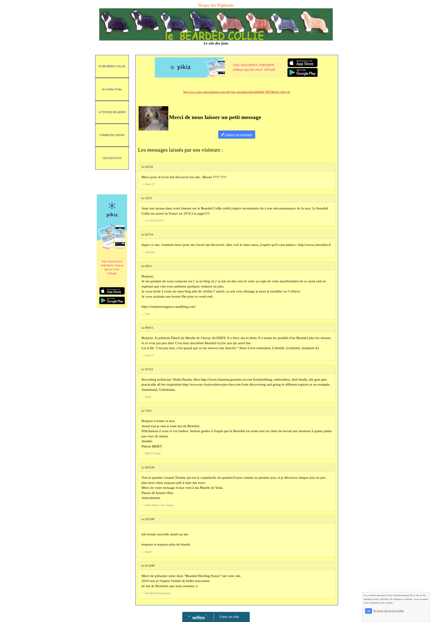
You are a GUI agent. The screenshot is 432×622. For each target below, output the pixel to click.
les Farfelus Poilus (112, 89)
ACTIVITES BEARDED (112, 112)
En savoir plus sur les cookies (388, 610)
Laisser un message (238, 134)
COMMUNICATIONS (112, 135)
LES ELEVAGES (112, 158)
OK (368, 611)
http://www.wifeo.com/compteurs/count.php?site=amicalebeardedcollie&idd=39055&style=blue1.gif (236, 92)
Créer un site (229, 616)
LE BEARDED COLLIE (112, 66)
